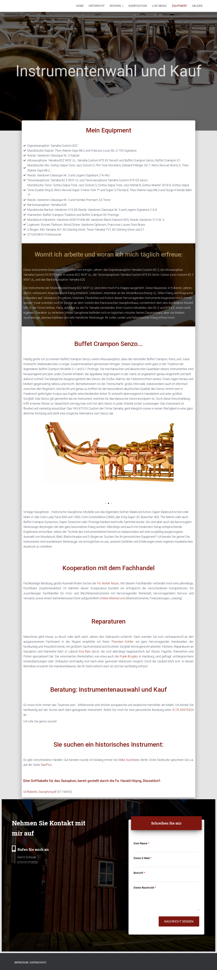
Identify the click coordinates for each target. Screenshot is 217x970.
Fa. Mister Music (108, 583)
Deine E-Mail (142, 858)
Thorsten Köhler (122, 641)
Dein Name (141, 843)
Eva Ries (85, 651)
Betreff (139, 873)
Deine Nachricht (145, 887)
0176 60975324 (183, 710)
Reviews (116, 5)
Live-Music (159, 5)
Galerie (197, 5)
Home (80, 5)
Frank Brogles (129, 656)
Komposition (138, 5)
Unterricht (97, 5)
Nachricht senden (179, 921)
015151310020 (27, 862)
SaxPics (46, 765)
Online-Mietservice (112, 598)
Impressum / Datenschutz (30, 962)
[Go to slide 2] (108, 503)
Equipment (179, 5)
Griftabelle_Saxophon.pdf (39, 791)
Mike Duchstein (129, 760)
